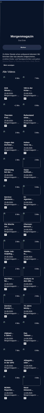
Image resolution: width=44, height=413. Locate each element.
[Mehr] (18, 88)
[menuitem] (3, 3)
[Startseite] (22, 4)
